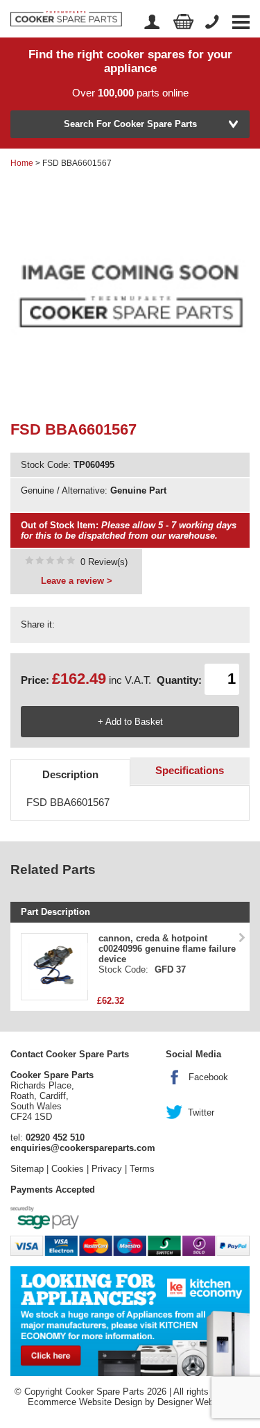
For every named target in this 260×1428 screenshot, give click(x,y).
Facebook (208, 1077)
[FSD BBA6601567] (50, 562)
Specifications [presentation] (189, 770)
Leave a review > (76, 581)
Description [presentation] (70, 774)
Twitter (201, 1112)
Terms (142, 1169)
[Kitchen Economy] (130, 1321)
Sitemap (27, 1169)
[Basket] (183, 22)
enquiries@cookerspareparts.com (82, 1148)
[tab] (70, 773)
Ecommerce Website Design (85, 1402)
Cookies (67, 1169)
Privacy (107, 1169)
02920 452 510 (55, 1137)
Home (21, 163)
